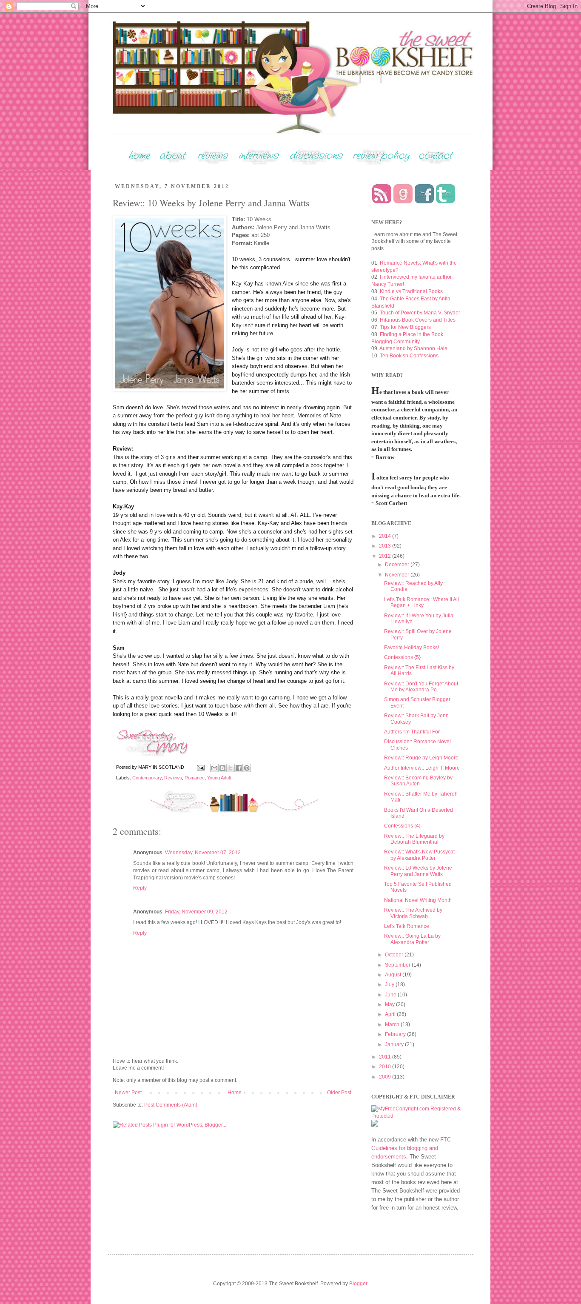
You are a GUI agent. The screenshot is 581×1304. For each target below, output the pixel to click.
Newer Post (128, 1093)
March (393, 1024)
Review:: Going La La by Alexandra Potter (412, 939)
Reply (140, 888)
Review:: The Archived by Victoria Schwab (413, 913)
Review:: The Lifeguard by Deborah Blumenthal (414, 839)
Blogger (358, 1284)
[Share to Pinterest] (246, 768)
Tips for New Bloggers (405, 327)
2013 (385, 546)
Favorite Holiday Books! (411, 648)
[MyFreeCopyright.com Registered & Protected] (416, 1116)
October (394, 955)
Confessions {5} (402, 657)
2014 (385, 536)
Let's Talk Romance (406, 926)
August (393, 975)
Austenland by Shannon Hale (413, 348)
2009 (385, 1077)
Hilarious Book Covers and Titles (418, 320)
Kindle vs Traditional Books (411, 291)
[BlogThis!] (222, 768)
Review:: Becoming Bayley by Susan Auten (418, 781)
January (395, 1044)
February (396, 1034)
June (391, 995)
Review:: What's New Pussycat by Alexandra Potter (419, 855)
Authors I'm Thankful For (412, 732)
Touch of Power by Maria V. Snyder (420, 313)
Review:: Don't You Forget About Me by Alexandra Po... (421, 687)
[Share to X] (230, 768)
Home (235, 1093)
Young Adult (219, 777)
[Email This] (214, 768)
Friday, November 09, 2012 (196, 912)
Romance (195, 777)
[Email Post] (200, 767)
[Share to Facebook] (238, 768)
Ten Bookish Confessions (409, 356)
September (398, 965)
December (397, 565)
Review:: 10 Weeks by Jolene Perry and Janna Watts (418, 871)
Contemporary (147, 777)
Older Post (339, 1093)
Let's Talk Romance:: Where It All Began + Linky (421, 602)
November (397, 575)
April (391, 1014)
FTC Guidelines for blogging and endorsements (411, 1148)
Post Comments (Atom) (170, 1105)
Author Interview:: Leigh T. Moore (422, 768)
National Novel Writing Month (418, 900)
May (390, 1004)
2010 (385, 1067)
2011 (385, 1057)
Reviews (173, 777)
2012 (385, 556)
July (390, 984)
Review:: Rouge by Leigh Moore (421, 758)
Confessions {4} (402, 826)
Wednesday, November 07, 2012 (203, 853)
